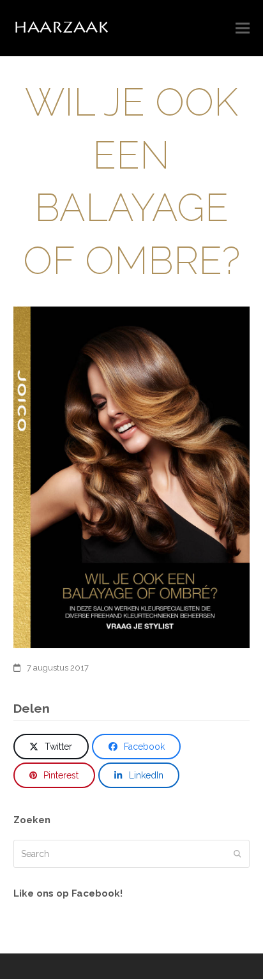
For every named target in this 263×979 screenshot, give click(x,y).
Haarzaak (61, 28)
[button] (243, 28)
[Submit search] (237, 853)
